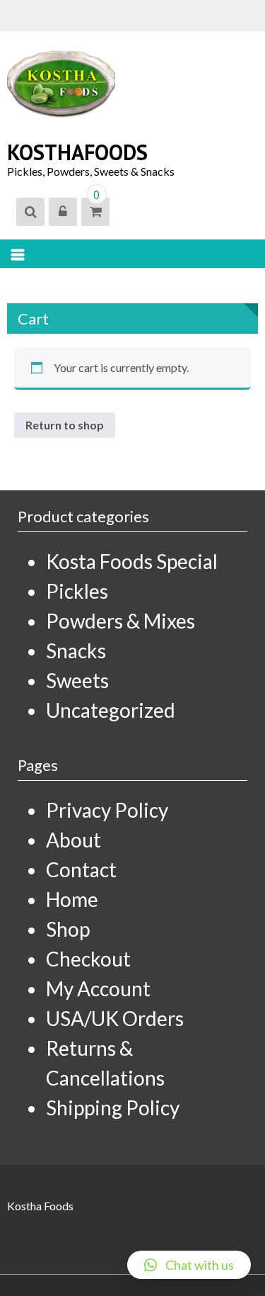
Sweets (77, 680)
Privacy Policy (107, 810)
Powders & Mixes (120, 621)
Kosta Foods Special (132, 561)
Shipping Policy (112, 1107)
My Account (98, 988)
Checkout (88, 959)
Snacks (76, 650)
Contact (81, 869)
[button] (189, 1265)
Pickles (77, 591)
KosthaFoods (77, 152)
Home (72, 899)
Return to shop (64, 425)
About (73, 840)
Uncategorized (110, 710)
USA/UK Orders (115, 1018)
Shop (68, 929)
